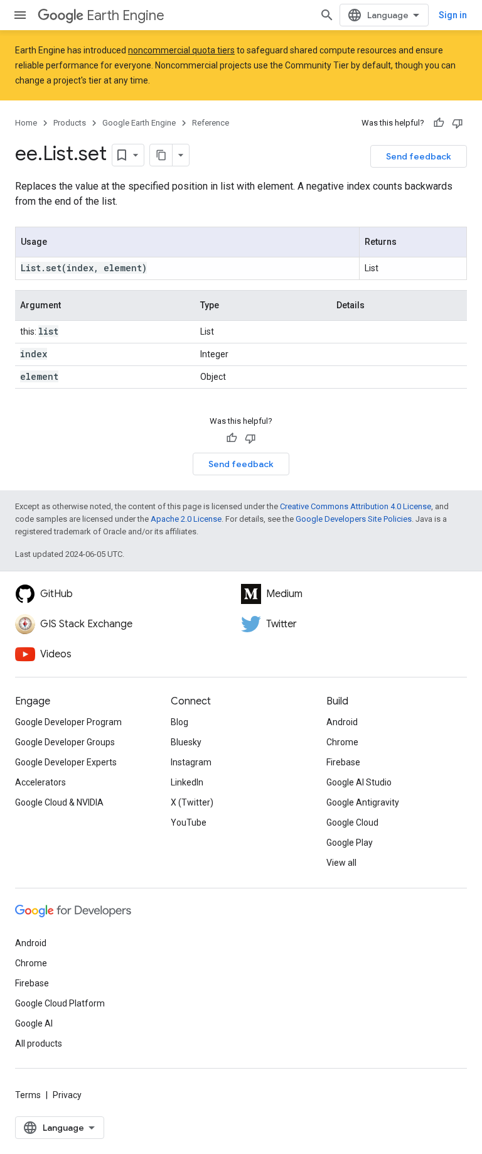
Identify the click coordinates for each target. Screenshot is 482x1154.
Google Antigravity (362, 802)
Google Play (349, 843)
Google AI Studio (359, 782)
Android (342, 722)
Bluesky (186, 742)
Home (26, 122)
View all (341, 863)
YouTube (188, 822)
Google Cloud (352, 822)
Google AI (34, 1023)
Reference (210, 122)
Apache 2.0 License (186, 519)
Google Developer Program (68, 722)
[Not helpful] (457, 123)
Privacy (67, 1095)
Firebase (343, 762)
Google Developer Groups (65, 742)
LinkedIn (187, 782)
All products (38, 1043)
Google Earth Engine (139, 122)
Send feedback (418, 156)
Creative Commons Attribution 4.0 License (355, 506)
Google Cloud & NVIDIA (59, 802)
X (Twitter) (192, 802)
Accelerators (40, 782)
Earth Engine (125, 15)
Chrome (342, 742)
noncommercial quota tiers (181, 50)
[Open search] (327, 15)
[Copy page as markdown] (161, 155)
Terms (28, 1095)
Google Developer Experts (66, 762)
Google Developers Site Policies (354, 519)
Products (69, 122)
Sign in (453, 15)
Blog (179, 722)
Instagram (191, 762)
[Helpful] (438, 123)
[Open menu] (20, 15)
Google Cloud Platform (60, 1003)
